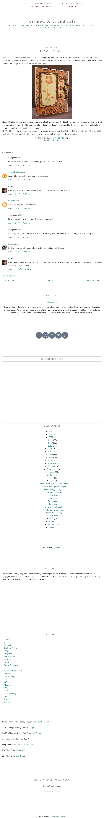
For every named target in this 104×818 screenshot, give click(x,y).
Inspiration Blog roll (40, 6)
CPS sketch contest (53, 492)
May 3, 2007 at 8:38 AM (19, 251)
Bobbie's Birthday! (53, 495)
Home (23, 3)
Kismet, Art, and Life (52, 21)
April (51, 518)
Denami (7, 645)
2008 (50, 457)
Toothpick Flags (34, 733)
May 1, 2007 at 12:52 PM (20, 165)
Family (7, 674)
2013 (50, 443)
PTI (5, 642)
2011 (50, 449)
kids (5, 668)
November (52, 463)
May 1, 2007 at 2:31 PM (19, 194)
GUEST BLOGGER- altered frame (53, 484)
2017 (51, 437)
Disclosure (70, 6)
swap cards (53, 498)
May (51, 481)
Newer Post (94, 280)
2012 (50, 446)
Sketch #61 (20, 750)
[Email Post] (67, 138)
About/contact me (73, 3)
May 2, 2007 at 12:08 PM (20, 237)
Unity (6, 691)
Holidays (7, 659)
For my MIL (53, 516)
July (51, 475)
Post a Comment (8, 275)
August (52, 472)
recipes (7, 662)
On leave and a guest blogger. (53, 487)
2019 (51, 431)
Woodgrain (32, 727)
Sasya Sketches (11, 665)
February (52, 524)
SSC (6, 679)
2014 (50, 440)
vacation (7, 702)
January (52, 527)
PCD (6, 651)
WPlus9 (7, 682)
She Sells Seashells (41, 722)
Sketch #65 (20, 756)
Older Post (9, 280)
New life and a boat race (53, 510)
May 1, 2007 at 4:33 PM (19, 208)
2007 (50, 460)
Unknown (12, 200)
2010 (50, 452)
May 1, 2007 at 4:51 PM (19, 223)
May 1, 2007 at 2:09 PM (19, 179)
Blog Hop (8, 654)
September (51, 469)
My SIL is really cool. (53, 507)
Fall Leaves (29, 744)
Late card (53, 504)
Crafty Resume (44, 3)
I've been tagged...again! (53, 489)
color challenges (11, 693)
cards (56, 140)
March (51, 521)
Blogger (57, 547)
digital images (10, 676)
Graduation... (53, 501)
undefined (58, 791)
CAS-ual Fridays (11, 648)
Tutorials (7, 699)
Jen (9, 186)
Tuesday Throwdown (13, 671)
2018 (51, 434)
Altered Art (8, 685)
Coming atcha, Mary (53, 513)
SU (5, 696)
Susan (10, 243)
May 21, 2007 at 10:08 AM (20, 269)
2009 (50, 454)
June (51, 478)
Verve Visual (9, 656)
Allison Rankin (14, 172)
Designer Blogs (59, 816)
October (51, 466)
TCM (6, 688)
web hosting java (49, 791)
